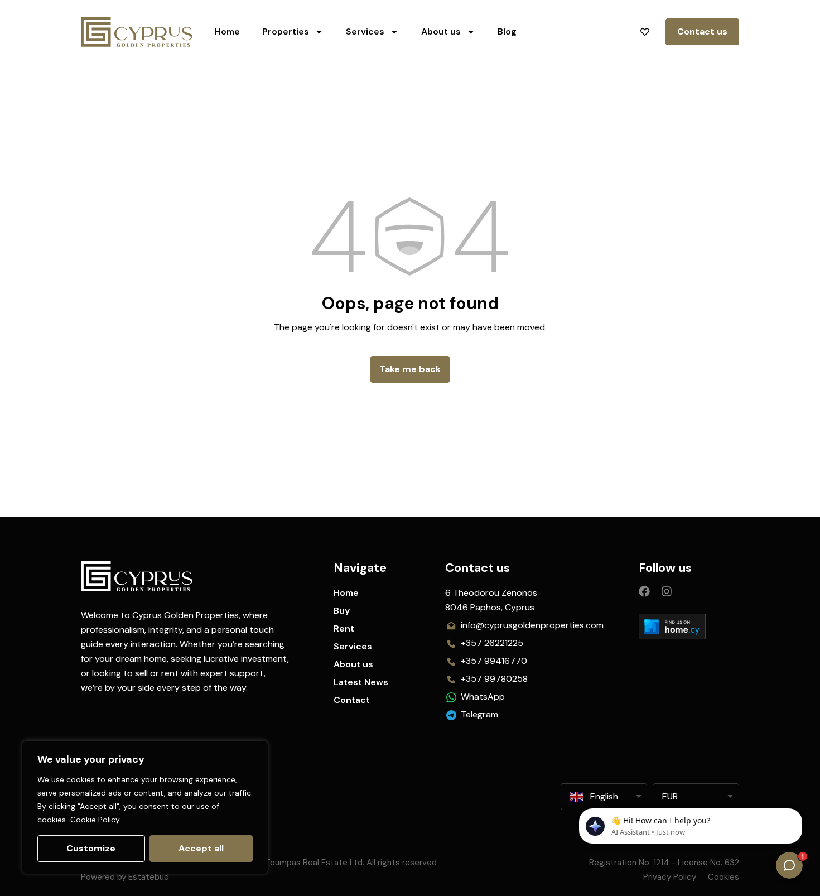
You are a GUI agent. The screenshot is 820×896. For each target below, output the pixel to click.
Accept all (201, 848)
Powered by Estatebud (125, 877)
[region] (145, 807)
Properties (285, 31)
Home (227, 31)
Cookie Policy (95, 820)
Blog (507, 31)
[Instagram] (666, 591)
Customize (90, 848)
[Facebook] (644, 591)
